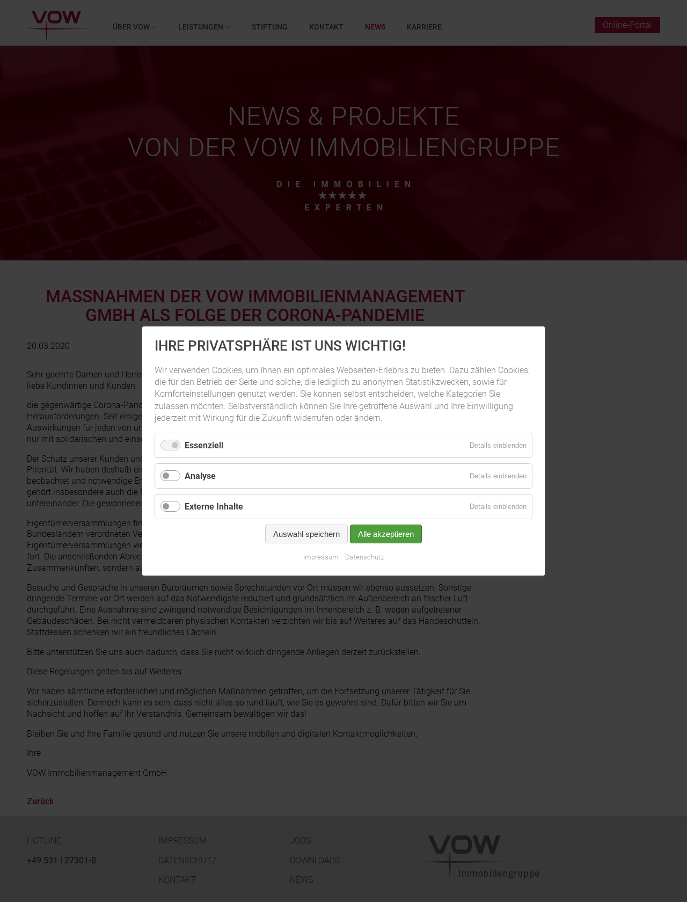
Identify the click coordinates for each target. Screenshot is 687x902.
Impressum (321, 557)
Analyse (200, 476)
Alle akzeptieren (386, 534)
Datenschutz (364, 557)
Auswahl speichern (306, 534)
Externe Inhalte (214, 506)
